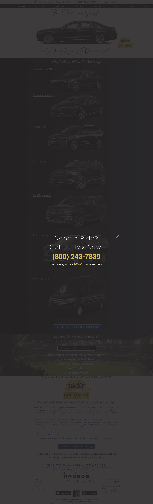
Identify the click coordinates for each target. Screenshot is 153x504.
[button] (117, 237)
